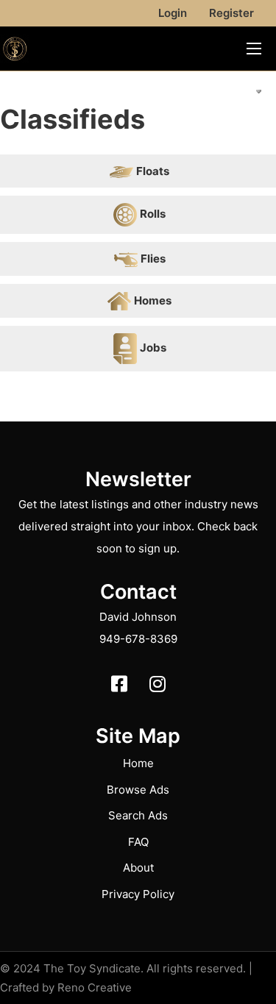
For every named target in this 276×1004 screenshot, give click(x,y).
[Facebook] (119, 683)
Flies (153, 259)
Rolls (153, 214)
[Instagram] (157, 683)
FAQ (138, 842)
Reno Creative (94, 987)
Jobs (153, 348)
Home (138, 763)
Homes (152, 300)
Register (231, 13)
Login (172, 13)
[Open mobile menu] (254, 48)
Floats (152, 171)
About (138, 868)
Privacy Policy (138, 894)
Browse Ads (138, 790)
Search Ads (138, 815)
